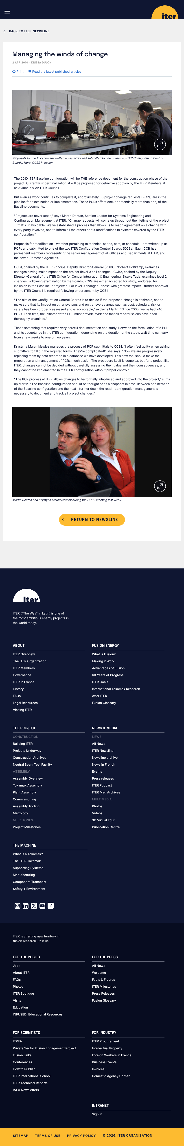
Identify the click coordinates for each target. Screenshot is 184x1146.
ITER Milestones (104, 987)
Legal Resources (25, 703)
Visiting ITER (22, 710)
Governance (22, 675)
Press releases (103, 778)
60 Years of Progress (107, 675)
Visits (17, 1000)
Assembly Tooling (26, 806)
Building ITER (23, 744)
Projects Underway (27, 751)
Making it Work (103, 661)
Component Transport (29, 882)
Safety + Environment (29, 889)
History (18, 689)
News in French (103, 765)
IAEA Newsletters (26, 1090)
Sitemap (20, 1136)
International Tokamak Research (116, 689)
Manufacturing (24, 875)
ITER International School (32, 1076)
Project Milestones (27, 827)
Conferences (22, 1062)
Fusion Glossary (104, 703)
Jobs (16, 966)
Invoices (98, 1069)
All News (98, 744)
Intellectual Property (107, 1048)
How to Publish (24, 1069)
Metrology (20, 813)
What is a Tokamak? (28, 854)
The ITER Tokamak (27, 861)
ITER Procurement (105, 1041)
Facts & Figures (103, 980)
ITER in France (24, 682)
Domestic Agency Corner (111, 1076)
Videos (97, 813)
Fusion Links (22, 1055)
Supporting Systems (28, 868)
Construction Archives (29, 758)
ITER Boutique (23, 994)
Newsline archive (105, 758)
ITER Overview (24, 654)
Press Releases (103, 994)
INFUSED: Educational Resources (38, 1014)
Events (97, 771)
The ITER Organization (29, 661)
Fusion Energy (105, 646)
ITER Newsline (103, 751)
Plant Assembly (24, 792)
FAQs (17, 696)
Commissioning (24, 799)
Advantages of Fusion (108, 668)
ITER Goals (100, 682)
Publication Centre (106, 827)
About (19, 646)
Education (20, 1007)
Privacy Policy (81, 1136)
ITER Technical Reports (30, 1083)
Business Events (104, 1062)
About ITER (21, 973)
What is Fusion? (104, 654)
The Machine (24, 846)
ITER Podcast (102, 785)
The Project (24, 728)
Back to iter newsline (29, 31)
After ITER (99, 696)
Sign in (97, 1114)
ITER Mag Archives (106, 792)
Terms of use (47, 1136)
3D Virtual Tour (103, 820)
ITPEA (17, 1041)
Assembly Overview (28, 778)
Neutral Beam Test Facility (32, 765)
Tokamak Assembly (27, 785)
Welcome (99, 973)
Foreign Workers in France (111, 1055)
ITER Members (24, 668)
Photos (97, 806)
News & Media (104, 728)
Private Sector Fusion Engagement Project (44, 1048)
